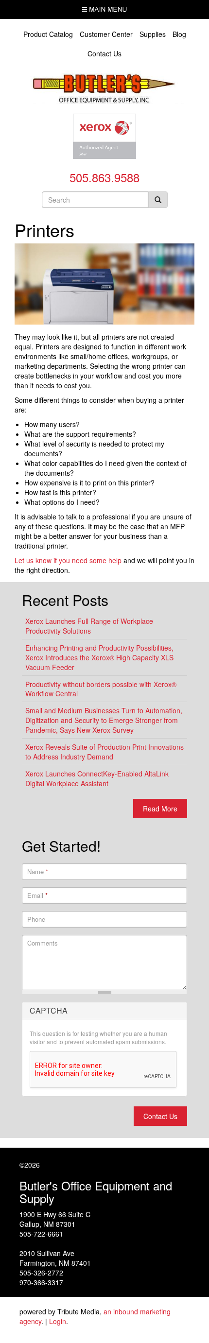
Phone (36, 919)
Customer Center (106, 34)
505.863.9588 (104, 177)
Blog (179, 34)
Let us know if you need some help (68, 560)
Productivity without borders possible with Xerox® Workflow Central (100, 689)
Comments (42, 943)
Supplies (152, 34)
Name (37, 871)
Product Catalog (48, 34)
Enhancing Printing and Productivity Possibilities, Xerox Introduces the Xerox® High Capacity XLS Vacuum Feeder (99, 657)
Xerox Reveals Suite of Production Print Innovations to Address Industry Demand (104, 751)
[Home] (104, 86)
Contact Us (104, 53)
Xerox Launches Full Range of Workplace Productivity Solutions (89, 626)
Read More (160, 808)
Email (37, 895)
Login (57, 1321)
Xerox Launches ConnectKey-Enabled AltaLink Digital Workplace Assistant (97, 778)
